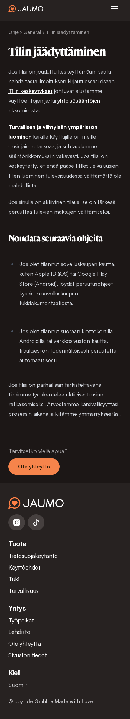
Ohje (13, 32)
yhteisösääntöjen (78, 100)
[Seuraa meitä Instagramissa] (16, 522)
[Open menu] (114, 9)
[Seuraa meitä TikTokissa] (36, 522)
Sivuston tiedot (27, 655)
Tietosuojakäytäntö (33, 556)
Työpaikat (21, 620)
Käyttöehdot (24, 567)
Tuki (13, 579)
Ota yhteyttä (34, 466)
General (32, 32)
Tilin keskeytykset (30, 90)
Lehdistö (19, 631)
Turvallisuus (23, 590)
